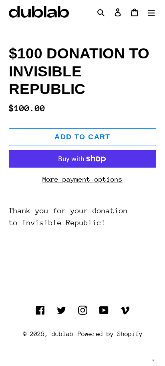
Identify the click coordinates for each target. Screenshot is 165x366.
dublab (62, 334)
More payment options (82, 179)
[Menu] (151, 12)
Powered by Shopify (110, 334)
